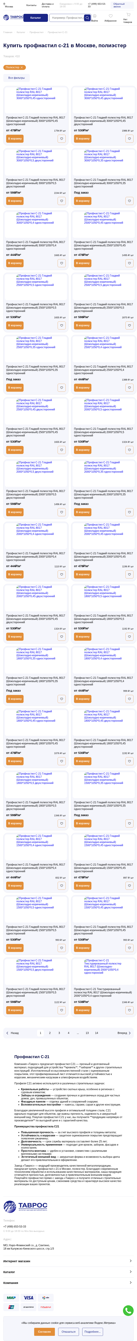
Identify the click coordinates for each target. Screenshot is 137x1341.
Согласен (44, 1331)
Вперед (122, 1033)
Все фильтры (16, 77)
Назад (15, 1033)
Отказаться (69, 1331)
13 (87, 1033)
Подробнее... (93, 1331)
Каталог (35, 17)
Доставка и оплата (48, 5)
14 (96, 1033)
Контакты (31, 5)
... (78, 1033)
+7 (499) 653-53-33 (97, 5)
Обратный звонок (119, 5)
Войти (94, 20)
